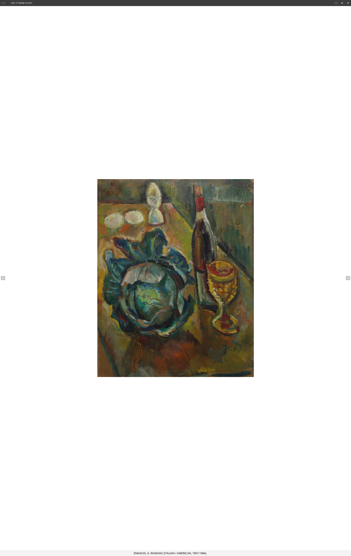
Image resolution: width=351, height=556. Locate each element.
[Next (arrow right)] (346, 278)
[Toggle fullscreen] (336, 3)
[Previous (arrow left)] (5, 278)
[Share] (342, 3)
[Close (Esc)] (348, 3)
